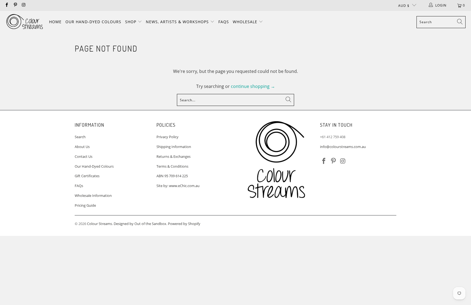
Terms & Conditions (172, 166)
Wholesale (246, 21)
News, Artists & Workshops (178, 21)
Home (55, 21)
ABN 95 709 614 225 (172, 175)
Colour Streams (99, 223)
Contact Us (83, 156)
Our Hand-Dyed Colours (93, 21)
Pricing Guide (85, 205)
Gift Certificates (87, 175)
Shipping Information (173, 146)
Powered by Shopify (184, 223)
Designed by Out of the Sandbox (140, 223)
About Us (82, 146)
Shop (131, 21)
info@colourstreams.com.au (343, 146)
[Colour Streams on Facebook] (6, 5)
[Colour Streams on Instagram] (23, 5)
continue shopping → (253, 86)
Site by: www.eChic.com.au (178, 185)
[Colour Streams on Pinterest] (15, 5)
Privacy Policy (167, 136)
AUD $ (403, 5)
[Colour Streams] (24, 22)
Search (80, 136)
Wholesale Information (93, 195)
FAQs (223, 21)
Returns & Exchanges (173, 156)
